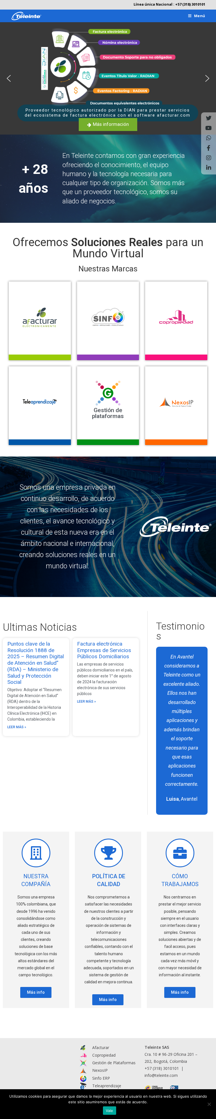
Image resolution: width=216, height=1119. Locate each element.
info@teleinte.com (161, 1075)
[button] (8, 78)
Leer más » (16, 727)
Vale (109, 1110)
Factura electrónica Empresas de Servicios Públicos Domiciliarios (104, 650)
